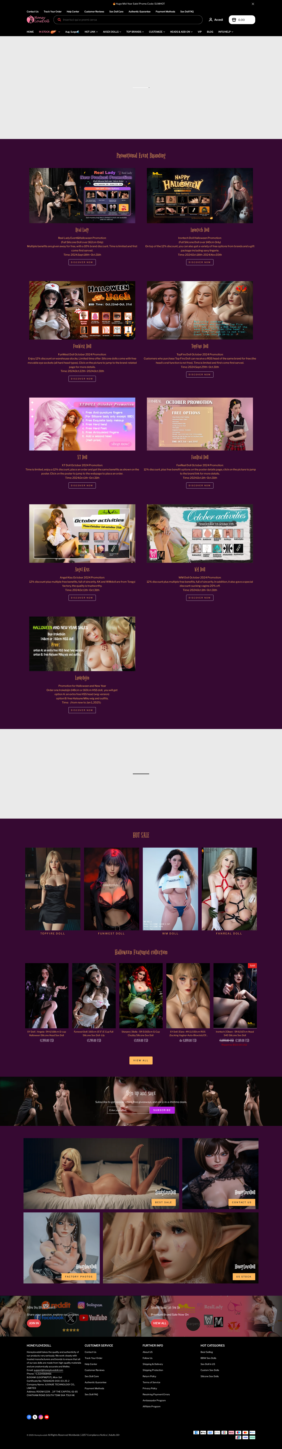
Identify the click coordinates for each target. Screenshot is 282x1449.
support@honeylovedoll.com (48, 1370)
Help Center (73, 11)
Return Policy (149, 1376)
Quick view (46, 1031)
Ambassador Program (154, 1400)
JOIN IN (34, 1323)
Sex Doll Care (116, 11)
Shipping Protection (153, 1370)
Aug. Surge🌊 (72, 31)
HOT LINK (90, 31)
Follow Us (147, 1358)
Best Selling (207, 1352)
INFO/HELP (224, 31)
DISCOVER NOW (200, 374)
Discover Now (82, 262)
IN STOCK (44, 31)
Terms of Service (151, 1382)
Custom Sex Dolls (210, 1370)
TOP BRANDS (133, 31)
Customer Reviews (94, 11)
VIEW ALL (159, 1323)
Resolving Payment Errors (156, 1394)
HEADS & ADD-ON (180, 31)
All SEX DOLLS (111, 31)
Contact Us (33, 11)
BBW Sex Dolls (208, 1358)
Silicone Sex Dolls (210, 1376)
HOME (30, 31)
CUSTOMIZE (156, 31)
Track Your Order (53, 11)
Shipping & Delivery (153, 1364)
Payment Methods (165, 11)
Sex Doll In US (208, 1364)
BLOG (210, 31)
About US (148, 1352)
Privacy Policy (150, 1388)
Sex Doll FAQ (187, 11)
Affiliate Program (152, 1406)
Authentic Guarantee (139, 11)
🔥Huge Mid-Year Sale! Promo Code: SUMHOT (139, 3)
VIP (200, 31)
